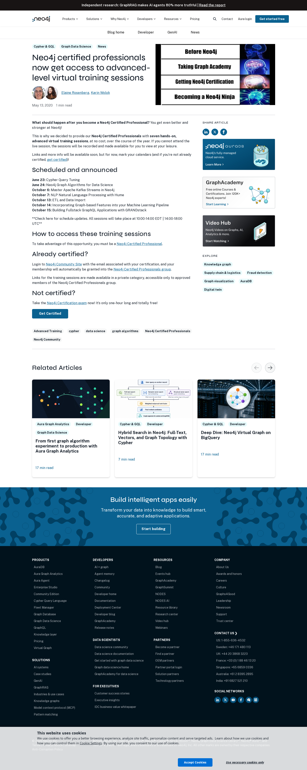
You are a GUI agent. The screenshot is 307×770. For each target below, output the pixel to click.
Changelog (102, 580)
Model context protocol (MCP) (54, 707)
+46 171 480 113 (239, 647)
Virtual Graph (43, 648)
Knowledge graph (217, 264)
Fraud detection (259, 272)
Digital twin (213, 289)
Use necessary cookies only (245, 762)
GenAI (38, 680)
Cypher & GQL (44, 46)
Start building (153, 529)
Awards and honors (229, 574)
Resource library (166, 607)
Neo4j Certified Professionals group (142, 269)
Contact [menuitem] (227, 19)
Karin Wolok (100, 93)
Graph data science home (112, 667)
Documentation (105, 600)
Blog (158, 567)
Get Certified (50, 314)
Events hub (162, 574)
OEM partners (164, 660)
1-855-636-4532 (233, 640)
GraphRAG (41, 687)
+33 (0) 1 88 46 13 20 (241, 660)
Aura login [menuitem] (245, 19)
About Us (222, 567)
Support (221, 614)
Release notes (104, 627)
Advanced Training (48, 331)
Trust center (224, 621)
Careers (221, 580)
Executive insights (107, 700)
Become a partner (167, 647)
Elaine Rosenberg (75, 93)
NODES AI (162, 600)
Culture (221, 587)
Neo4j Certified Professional (139, 244)
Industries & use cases (49, 694)
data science (95, 331)
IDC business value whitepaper (115, 707)
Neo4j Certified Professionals (167, 331)
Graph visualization (219, 281)
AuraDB (246, 281)
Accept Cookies (195, 762)
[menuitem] (70, 19)
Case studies (42, 674)
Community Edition (46, 594)
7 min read (126, 459)
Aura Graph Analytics (48, 574)
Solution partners (167, 674)
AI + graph (101, 567)
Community (102, 587)
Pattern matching (46, 714)
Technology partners (169, 680)
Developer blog (105, 614)
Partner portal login (168, 667)
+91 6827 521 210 (236, 680)
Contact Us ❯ (225, 633)
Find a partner (164, 653)
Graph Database (45, 614)
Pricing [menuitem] (195, 19)
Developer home (105, 594)
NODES (160, 594)
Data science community (111, 647)
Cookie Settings (91, 743)
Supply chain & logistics (222, 272)
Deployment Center (108, 607)
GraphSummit (164, 587)
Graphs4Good (225, 594)
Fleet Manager (44, 607)
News (102, 46)
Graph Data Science (76, 46)
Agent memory (104, 574)
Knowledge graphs (47, 701)
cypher (74, 331)
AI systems (41, 667)
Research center (166, 614)
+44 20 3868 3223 (235, 653)
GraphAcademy (105, 621)
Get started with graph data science (119, 660)
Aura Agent (42, 580)
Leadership (223, 600)
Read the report (212, 5)
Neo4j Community (47, 339)
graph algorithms (125, 331)
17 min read (44, 468)
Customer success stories (112, 693)
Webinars (161, 627)
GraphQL (40, 627)
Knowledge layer (45, 634)
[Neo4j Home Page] (41, 19)
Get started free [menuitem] (272, 19)
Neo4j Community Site (64, 264)
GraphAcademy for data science (116, 674)
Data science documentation (114, 653)
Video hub (162, 621)
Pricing (38, 641)
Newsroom (223, 607)
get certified (57, 160)
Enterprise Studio (45, 587)
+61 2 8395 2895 (241, 674)
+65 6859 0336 (242, 667)
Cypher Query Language (50, 600)
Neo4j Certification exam (67, 303)
